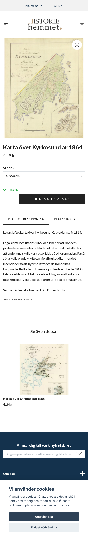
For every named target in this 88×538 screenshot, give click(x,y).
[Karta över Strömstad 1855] (44, 369)
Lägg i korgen (54, 198)
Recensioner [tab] (65, 219)
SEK (57, 5)
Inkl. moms (32, 5)
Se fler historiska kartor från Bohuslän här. (35, 290)
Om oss (9, 473)
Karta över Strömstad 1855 (24, 398)
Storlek (8, 168)
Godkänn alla (44, 516)
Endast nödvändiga (44, 527)
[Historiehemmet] (45, 24)
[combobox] (44, 175)
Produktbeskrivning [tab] (26, 219)
